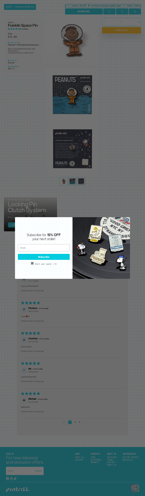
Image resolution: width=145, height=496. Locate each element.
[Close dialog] (127, 220)
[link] (44, 237)
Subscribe (43, 256)
